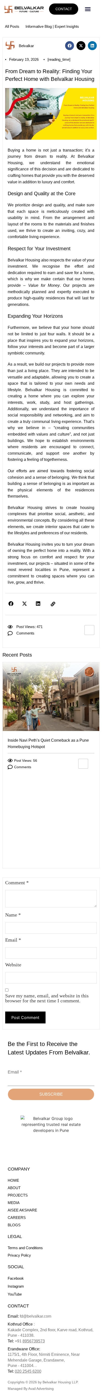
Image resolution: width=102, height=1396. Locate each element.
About (14, 1188)
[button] (88, 9)
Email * (15, 1072)
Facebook (16, 1278)
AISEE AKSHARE (22, 1210)
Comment (17, 882)
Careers (17, 1217)
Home (13, 1180)
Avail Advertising (41, 1389)
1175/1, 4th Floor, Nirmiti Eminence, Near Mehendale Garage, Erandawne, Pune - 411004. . (44, 1360)
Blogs (14, 1225)
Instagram (16, 1286)
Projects (18, 1195)
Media (14, 1203)
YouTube (15, 1294)
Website (13, 964)
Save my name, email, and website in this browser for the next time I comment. (47, 998)
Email (13, 940)
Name (13, 915)
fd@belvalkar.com (29, 1316)
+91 (30, 1341)
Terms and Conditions (25, 1248)
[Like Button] (89, 630)
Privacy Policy (19, 1255)
